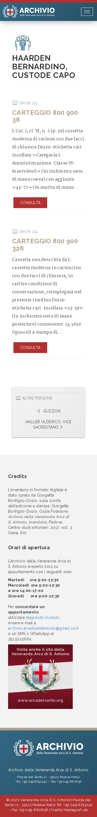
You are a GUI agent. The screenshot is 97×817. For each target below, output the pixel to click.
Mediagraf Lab (76, 810)
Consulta (30, 203)
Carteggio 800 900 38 (45, 116)
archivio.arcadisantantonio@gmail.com (43, 628)
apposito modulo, (44, 617)
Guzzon (51, 411)
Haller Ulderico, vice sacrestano (48, 424)
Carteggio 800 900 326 (45, 244)
